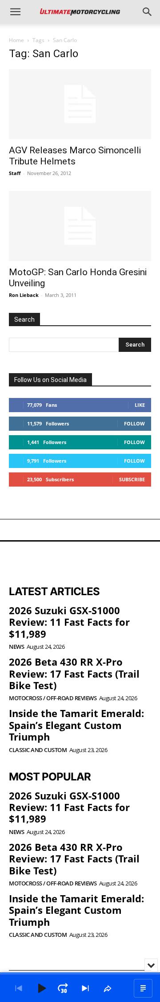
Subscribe (132, 479)
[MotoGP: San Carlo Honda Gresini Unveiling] (80, 226)
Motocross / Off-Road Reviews (52, 698)
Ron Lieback (24, 295)
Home (16, 40)
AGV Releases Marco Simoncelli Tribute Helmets (75, 156)
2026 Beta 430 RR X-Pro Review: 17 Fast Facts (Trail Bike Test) (74, 673)
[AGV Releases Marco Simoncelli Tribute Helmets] (80, 104)
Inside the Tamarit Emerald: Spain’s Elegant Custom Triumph (76, 724)
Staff (15, 173)
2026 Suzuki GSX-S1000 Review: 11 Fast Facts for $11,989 (69, 622)
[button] (15, 12)
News (16, 647)
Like (140, 405)
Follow (134, 423)
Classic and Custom (38, 750)
